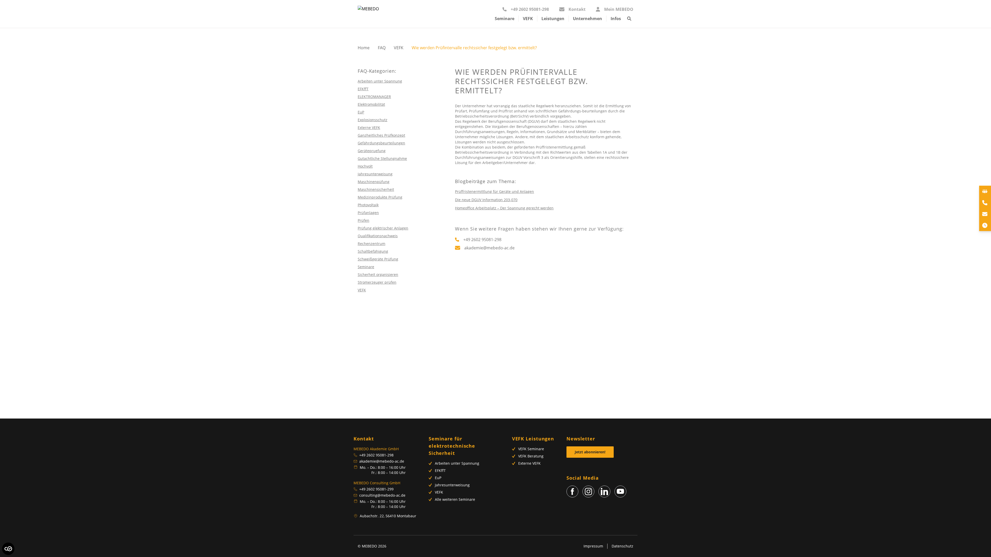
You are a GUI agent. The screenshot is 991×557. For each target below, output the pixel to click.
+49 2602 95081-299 (376, 489)
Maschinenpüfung (373, 181)
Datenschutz (622, 546)
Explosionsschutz (372, 119)
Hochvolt (365, 166)
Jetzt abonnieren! (590, 451)
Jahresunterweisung (375, 173)
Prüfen (363, 220)
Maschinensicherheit (376, 189)
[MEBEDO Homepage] (368, 14)
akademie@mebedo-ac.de (381, 461)
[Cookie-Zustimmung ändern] (8, 549)
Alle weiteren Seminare (455, 499)
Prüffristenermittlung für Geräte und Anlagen (494, 191)
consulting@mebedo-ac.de (382, 495)
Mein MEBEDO (618, 9)
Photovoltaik (368, 204)
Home (364, 48)
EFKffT (363, 88)
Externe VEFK (369, 127)
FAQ (382, 48)
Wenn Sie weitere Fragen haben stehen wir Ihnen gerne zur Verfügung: (539, 229)
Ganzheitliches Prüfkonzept (381, 135)
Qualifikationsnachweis (378, 235)
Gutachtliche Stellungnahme (382, 158)
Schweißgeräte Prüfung (378, 259)
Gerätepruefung (372, 150)
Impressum (593, 546)
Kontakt (577, 9)
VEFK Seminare (531, 448)
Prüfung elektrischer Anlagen (383, 228)
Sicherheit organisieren (378, 274)
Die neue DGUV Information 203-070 (486, 199)
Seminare (366, 266)
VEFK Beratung (531, 456)
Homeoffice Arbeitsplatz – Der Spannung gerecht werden (504, 208)
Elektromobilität (371, 104)
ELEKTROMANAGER (374, 96)
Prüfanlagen (368, 212)
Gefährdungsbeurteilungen (381, 143)
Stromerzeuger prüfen (377, 282)
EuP (361, 112)
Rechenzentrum (371, 243)
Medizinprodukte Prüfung (380, 197)
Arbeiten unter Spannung (380, 81)
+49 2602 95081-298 (530, 9)
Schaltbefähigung (373, 251)
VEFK (398, 48)
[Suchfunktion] (629, 20)
